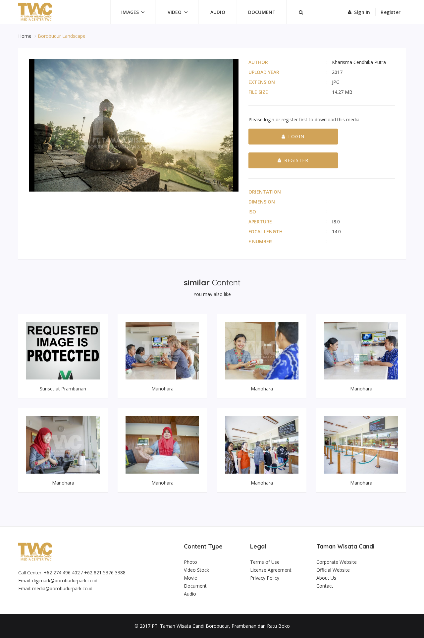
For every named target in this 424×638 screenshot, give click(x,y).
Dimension (261, 202)
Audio (217, 12)
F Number (260, 241)
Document (262, 12)
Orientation (264, 192)
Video (175, 12)
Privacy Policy (264, 578)
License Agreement (271, 570)
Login (296, 136)
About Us (326, 578)
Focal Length (265, 231)
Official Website (333, 570)
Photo (190, 562)
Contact (324, 586)
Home (25, 36)
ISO (252, 211)
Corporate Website (336, 562)
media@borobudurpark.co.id (62, 588)
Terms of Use (265, 562)
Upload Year (263, 72)
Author (258, 62)
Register (390, 12)
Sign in (362, 12)
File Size (258, 92)
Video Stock (196, 570)
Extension (261, 82)
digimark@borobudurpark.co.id (64, 580)
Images (130, 12)
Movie (190, 578)
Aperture (260, 221)
